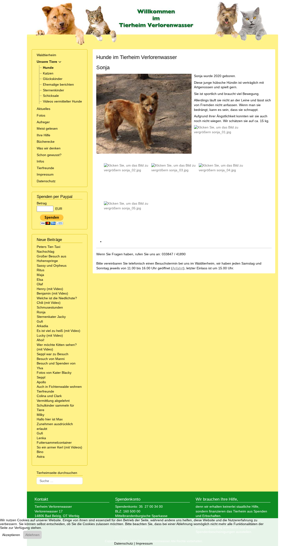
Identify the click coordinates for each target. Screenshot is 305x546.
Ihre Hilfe (43, 135)
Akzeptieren (11, 535)
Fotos (41, 115)
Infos (40, 161)
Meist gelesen (47, 128)
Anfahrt (177, 268)
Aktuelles (43, 109)
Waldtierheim (46, 55)
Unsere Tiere (47, 62)
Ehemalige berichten (58, 84)
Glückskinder (52, 79)
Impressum (45, 174)
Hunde (48, 67)
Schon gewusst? (49, 155)
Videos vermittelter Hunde (62, 101)
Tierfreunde (45, 168)
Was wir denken (49, 148)
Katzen (48, 73)
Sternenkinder (53, 90)
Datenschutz (46, 181)
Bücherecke (46, 141)
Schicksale (51, 96)
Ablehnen (32, 535)
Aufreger (43, 122)
